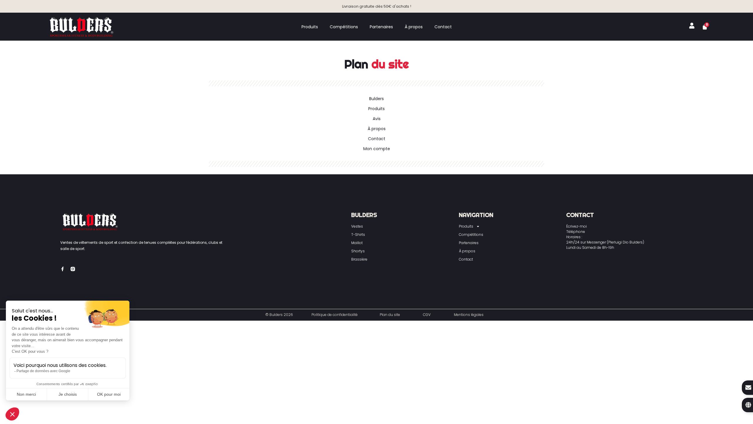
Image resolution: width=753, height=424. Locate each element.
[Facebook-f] (62, 269)
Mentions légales (469, 314)
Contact (443, 27)
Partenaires (381, 27)
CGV (427, 314)
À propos (414, 27)
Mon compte (376, 149)
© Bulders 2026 (279, 314)
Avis (377, 119)
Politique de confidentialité (334, 314)
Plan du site (390, 314)
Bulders (376, 99)
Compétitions (344, 27)
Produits (309, 27)
